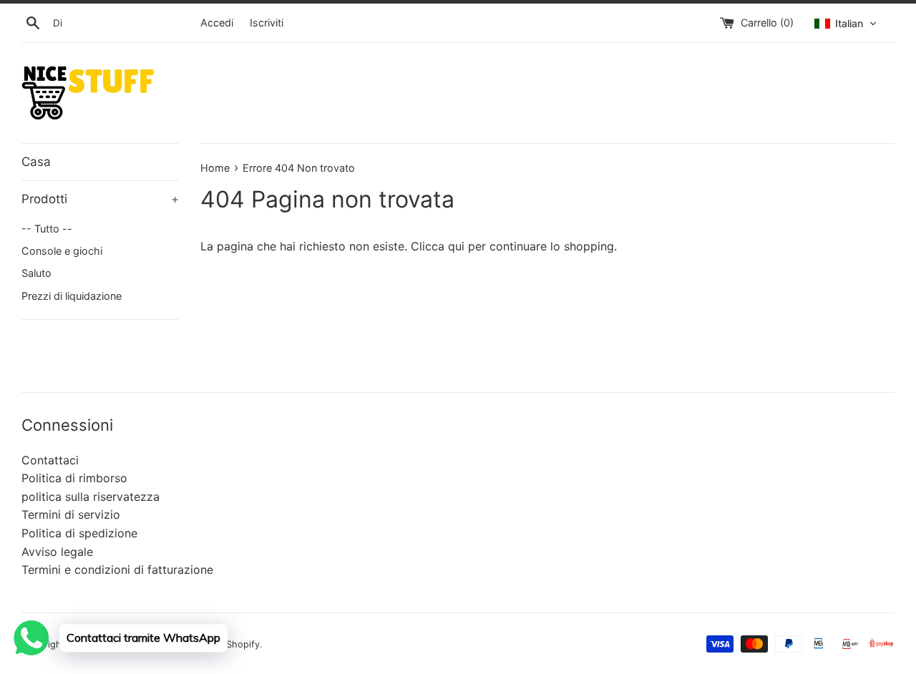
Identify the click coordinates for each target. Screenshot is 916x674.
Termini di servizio (70, 514)
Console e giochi (61, 251)
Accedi (216, 22)
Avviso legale (57, 551)
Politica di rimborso (74, 478)
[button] (845, 23)
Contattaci (50, 460)
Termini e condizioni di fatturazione (117, 569)
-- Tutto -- (46, 229)
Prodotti (100, 199)
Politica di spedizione (79, 533)
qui (456, 246)
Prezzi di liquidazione (71, 296)
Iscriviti (266, 22)
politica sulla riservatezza (90, 496)
